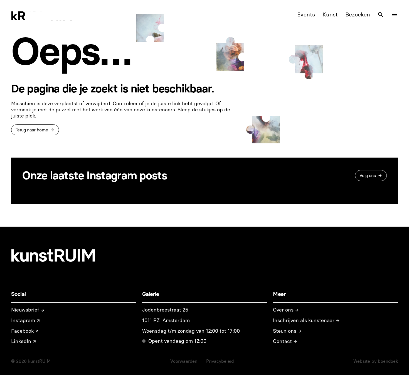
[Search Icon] (381, 14)
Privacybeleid (220, 361)
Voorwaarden (183, 361)
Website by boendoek (375, 361)
